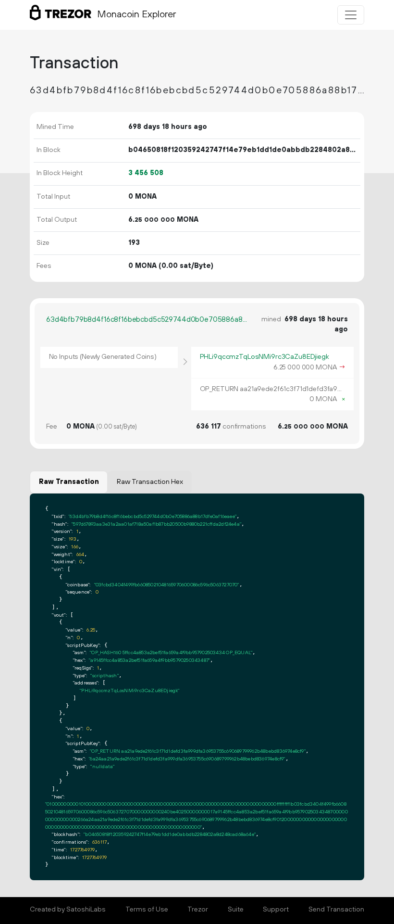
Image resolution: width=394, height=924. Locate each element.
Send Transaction (336, 909)
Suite (236, 909)
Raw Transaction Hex (150, 482)
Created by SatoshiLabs (68, 909)
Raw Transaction (69, 482)
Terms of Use (146, 909)
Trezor (197, 909)
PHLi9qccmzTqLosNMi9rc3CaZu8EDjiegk (264, 357)
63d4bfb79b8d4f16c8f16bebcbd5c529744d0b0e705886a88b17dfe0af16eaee (146, 319)
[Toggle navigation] (350, 15)
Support (276, 909)
